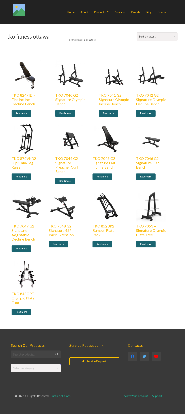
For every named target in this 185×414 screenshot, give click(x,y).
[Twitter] (144, 356)
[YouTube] (156, 356)
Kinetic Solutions (60, 396)
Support (157, 396)
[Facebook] (132, 356)
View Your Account (136, 396)
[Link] (19, 10)
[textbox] (24, 368)
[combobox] (36, 368)
